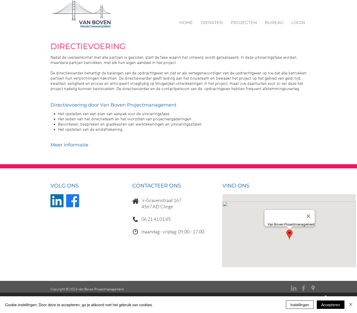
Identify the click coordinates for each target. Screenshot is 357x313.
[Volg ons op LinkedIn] (57, 200)
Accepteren (330, 304)
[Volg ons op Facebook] (303, 288)
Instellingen (299, 304)
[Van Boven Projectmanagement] (294, 288)
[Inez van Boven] (313, 288)
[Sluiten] (351, 304)
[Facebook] (72, 200)
